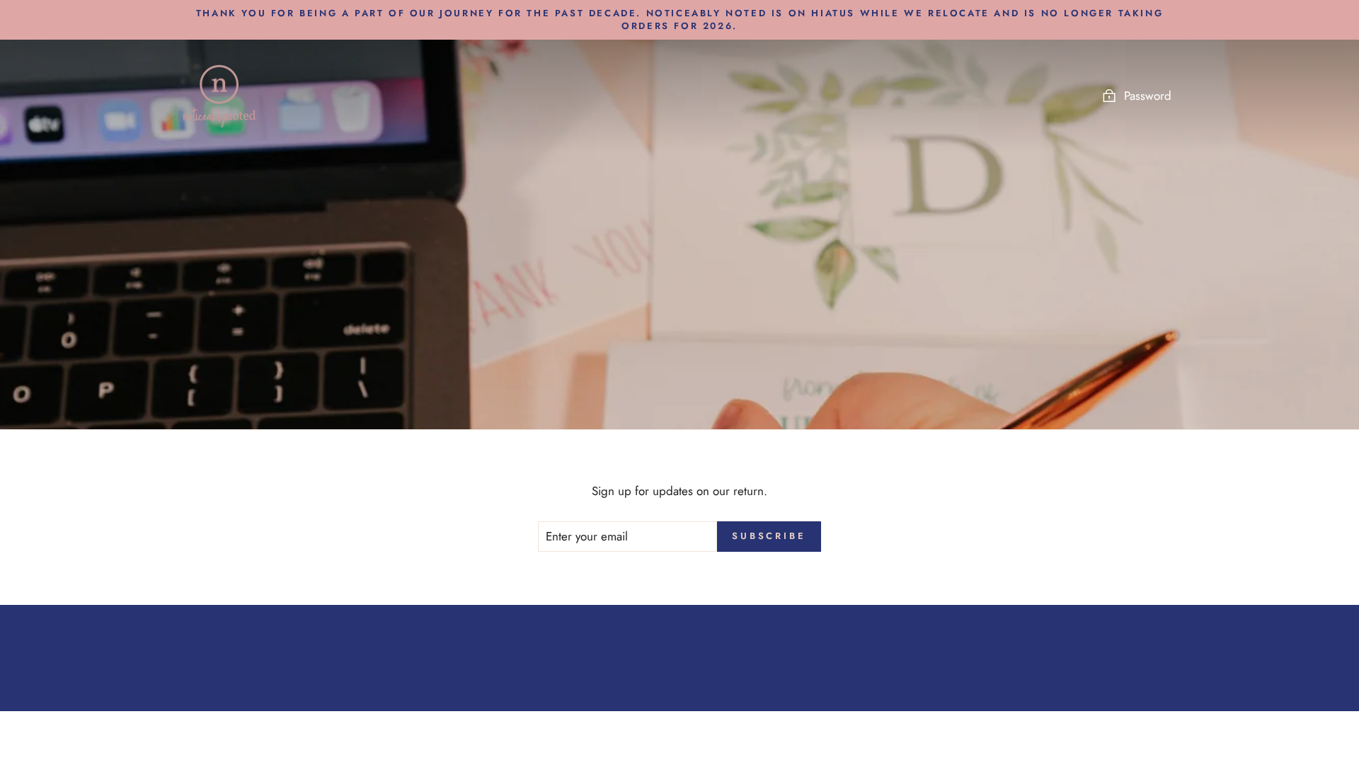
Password (1147, 95)
